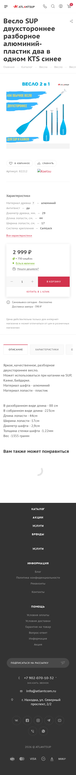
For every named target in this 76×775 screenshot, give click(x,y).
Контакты (38, 592)
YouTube (59, 720)
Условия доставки (38, 621)
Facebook (27, 720)
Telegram (48, 720)
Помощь (38, 606)
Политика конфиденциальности (38, 577)
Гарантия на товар (38, 627)
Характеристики (46, 349)
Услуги (38, 526)
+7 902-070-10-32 (39, 678)
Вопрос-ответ (38, 633)
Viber (32, 731)
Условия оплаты (38, 615)
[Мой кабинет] (61, 7)
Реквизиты (38, 583)
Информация (38, 563)
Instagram (38, 720)
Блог (38, 572)
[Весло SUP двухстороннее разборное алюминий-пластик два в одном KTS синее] (38, 112)
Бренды (38, 534)
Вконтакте (16, 720)
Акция (38, 644)
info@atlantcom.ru (41, 691)
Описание (16, 349)
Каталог (38, 509)
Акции (38, 517)
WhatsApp (43, 731)
